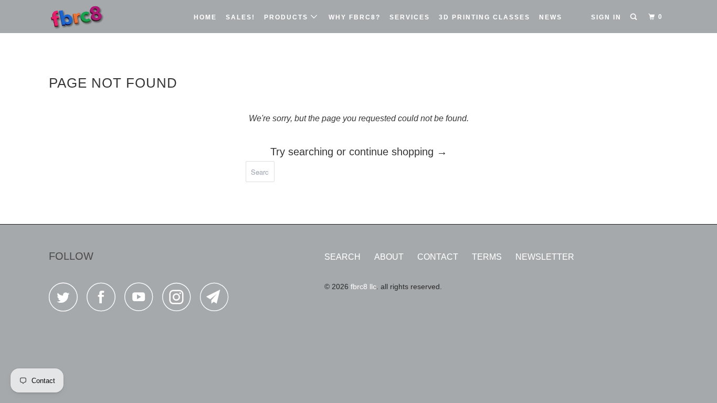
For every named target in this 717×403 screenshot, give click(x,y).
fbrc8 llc (363, 286)
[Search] (634, 17)
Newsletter (544, 256)
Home (205, 17)
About (389, 256)
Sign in (606, 17)
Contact (437, 256)
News (550, 17)
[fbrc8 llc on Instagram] (179, 300)
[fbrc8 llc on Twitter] (66, 300)
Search (342, 256)
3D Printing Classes (484, 17)
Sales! (240, 17)
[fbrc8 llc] (102, 16)
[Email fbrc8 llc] (217, 300)
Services (409, 17)
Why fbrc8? (355, 17)
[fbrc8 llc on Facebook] (104, 300)
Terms (487, 256)
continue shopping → (398, 151)
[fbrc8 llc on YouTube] (141, 300)
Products (287, 17)
